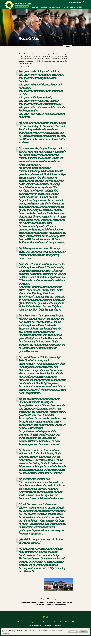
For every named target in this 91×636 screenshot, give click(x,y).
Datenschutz (58, 625)
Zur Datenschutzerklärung (8, 633)
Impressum (48, 625)
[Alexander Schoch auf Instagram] (86, 2)
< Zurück (68, 46)
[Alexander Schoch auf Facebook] (83, 2)
